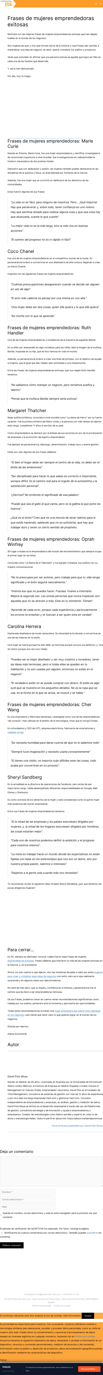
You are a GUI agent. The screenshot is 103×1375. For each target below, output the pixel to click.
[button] (100, 4)
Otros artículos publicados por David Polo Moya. (77, 1125)
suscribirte (92, 1232)
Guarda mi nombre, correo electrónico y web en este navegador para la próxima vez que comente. (50, 1215)
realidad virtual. (16, 732)
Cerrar (3, 1360)
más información (72, 1315)
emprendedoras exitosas (21, 960)
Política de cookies (62, 1306)
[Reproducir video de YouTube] (55, 920)
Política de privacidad (41, 1306)
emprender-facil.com (21, 1299)
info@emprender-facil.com (48, 1294)
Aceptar (87, 1315)
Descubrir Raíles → (89, 1369)
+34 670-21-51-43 (70, 1294)
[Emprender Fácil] (8, 4)
